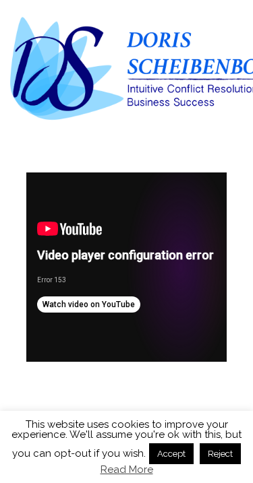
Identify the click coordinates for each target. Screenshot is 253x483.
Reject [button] (220, 454)
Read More (127, 469)
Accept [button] (171, 454)
